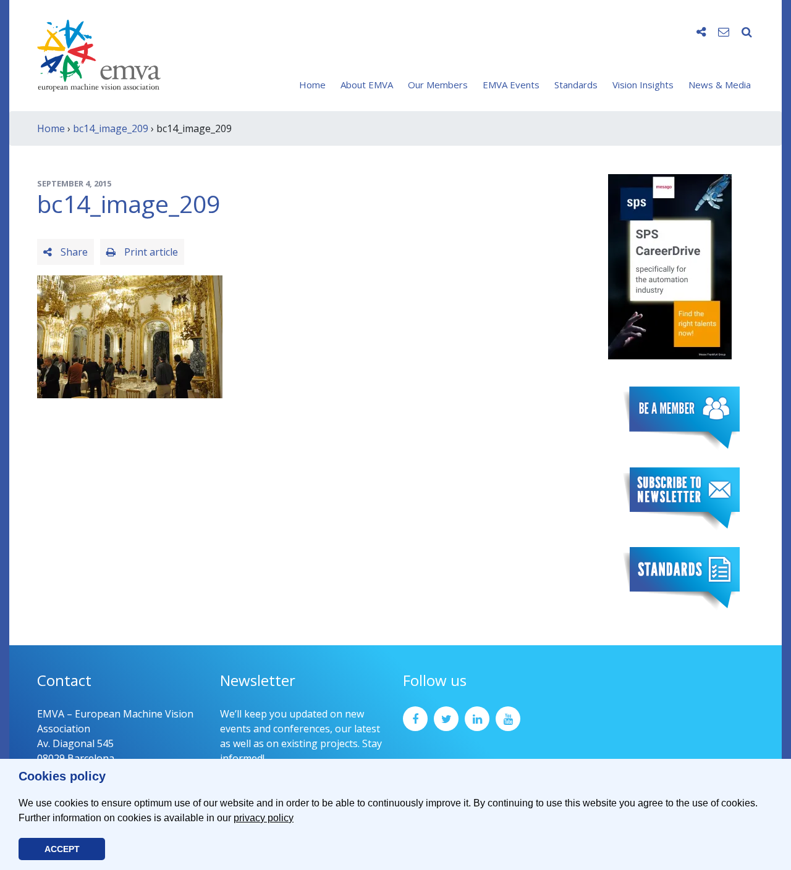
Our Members (438, 84)
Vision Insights (643, 84)
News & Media (719, 84)
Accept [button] (62, 849)
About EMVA (367, 84)
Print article (150, 252)
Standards (576, 84)
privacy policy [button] (264, 818)
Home (312, 84)
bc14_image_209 (110, 128)
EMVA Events (511, 84)
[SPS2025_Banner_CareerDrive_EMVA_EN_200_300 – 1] (670, 265)
